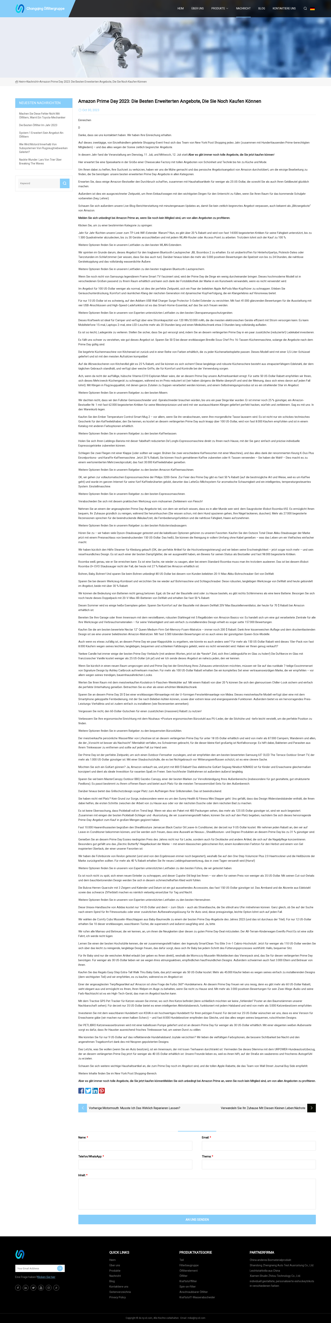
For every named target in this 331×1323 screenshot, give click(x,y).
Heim (181, 8)
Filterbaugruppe (189, 1265)
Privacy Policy (117, 1297)
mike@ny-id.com (196, 1318)
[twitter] (33, 1288)
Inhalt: (83, 1175)
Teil (181, 1259)
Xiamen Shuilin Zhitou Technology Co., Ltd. (275, 1275)
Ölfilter (183, 1275)
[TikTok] (56, 1288)
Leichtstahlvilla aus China (265, 1270)
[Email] (60, 1268)
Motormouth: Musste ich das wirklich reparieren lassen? (141, 1108)
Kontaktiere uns (284, 8)
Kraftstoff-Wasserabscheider (197, 1297)
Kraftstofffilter (188, 1281)
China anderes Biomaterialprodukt (270, 1259)
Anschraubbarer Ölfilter (193, 1291)
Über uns (197, 8)
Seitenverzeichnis (120, 1291)
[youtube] (41, 1288)
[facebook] (18, 1288)
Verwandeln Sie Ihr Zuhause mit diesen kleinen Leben (257, 1108)
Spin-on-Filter (187, 1286)
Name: (83, 1137)
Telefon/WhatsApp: (91, 1156)
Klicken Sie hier (46, 1277)
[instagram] (49, 1288)
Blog (261, 8)
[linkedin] (26, 1288)
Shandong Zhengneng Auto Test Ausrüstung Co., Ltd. (282, 1265)
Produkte (218, 8)
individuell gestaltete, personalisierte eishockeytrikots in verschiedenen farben (282, 1283)
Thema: (207, 1156)
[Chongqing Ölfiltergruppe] (34, 1254)
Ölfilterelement (188, 1270)
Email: (206, 1137)
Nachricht (243, 8)
